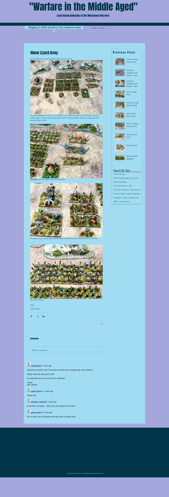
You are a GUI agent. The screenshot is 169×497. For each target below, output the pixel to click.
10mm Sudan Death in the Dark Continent (127, 178)
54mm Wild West (120, 182)
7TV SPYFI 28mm (120, 186)
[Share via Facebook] (31, 316)
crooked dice (124, 201)
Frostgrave (117, 198)
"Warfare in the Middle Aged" (83, 7)
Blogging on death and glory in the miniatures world (55, 27)
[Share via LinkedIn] (43, 316)
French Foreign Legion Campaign (126, 194)
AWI (130, 186)
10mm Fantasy (35, 309)
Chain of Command (121, 190)
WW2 (115, 201)
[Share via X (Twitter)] (37, 316)
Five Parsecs (135, 190)
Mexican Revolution (131, 198)
